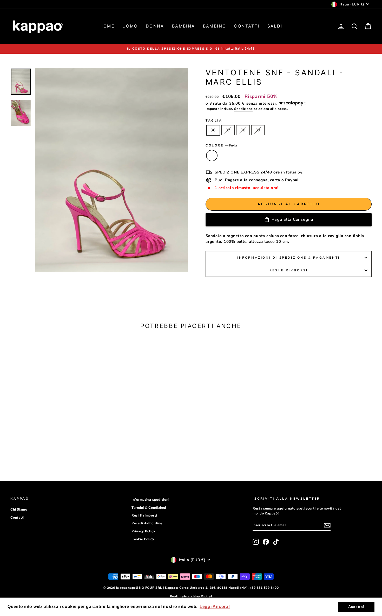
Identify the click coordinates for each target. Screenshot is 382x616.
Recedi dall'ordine (146, 523)
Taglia (214, 120)
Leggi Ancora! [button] (215, 606)
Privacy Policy (143, 531)
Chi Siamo (18, 509)
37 (228, 130)
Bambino (214, 26)
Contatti (246, 26)
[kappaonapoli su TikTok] (276, 542)
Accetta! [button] (356, 607)
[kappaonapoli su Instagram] (256, 542)
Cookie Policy (142, 539)
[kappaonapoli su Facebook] (266, 542)
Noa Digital (202, 596)
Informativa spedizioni (150, 499)
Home (107, 26)
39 (258, 130)
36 (213, 130)
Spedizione (243, 108)
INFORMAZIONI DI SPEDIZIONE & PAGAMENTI (288, 258)
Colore (221, 145)
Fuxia (212, 155)
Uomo (130, 26)
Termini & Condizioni (148, 507)
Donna (155, 26)
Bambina (183, 26)
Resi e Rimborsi (288, 270)
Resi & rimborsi (144, 515)
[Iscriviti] (327, 525)
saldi (274, 26)
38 (243, 130)
